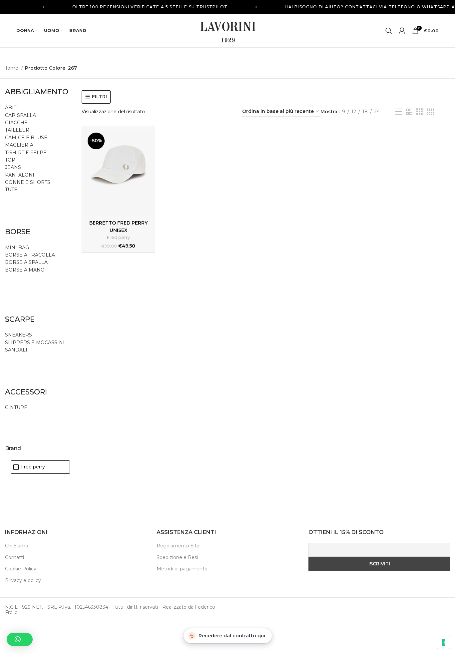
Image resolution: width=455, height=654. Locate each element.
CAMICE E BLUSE (26, 138)
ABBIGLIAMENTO (36, 91)
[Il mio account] (402, 30)
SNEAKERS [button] (18, 335)
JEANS (13, 167)
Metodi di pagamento (182, 569)
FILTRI (99, 97)
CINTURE (16, 407)
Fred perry (118, 237)
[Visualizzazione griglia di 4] (430, 112)
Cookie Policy (20, 569)
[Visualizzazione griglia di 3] (419, 112)
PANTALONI (19, 175)
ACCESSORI (26, 391)
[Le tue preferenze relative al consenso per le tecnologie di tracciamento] (443, 642)
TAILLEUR (17, 130)
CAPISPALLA (20, 115)
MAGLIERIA (19, 145)
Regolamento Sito (178, 546)
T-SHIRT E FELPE (26, 153)
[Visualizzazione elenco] (398, 112)
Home (11, 68)
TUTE (11, 190)
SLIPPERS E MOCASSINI (35, 342)
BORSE (17, 231)
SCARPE (20, 319)
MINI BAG (17, 248)
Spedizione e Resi (177, 557)
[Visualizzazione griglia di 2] (409, 112)
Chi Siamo (16, 546)
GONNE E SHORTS (27, 182)
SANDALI (16, 350)
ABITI (11, 108)
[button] (20, 639)
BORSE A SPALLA (26, 262)
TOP (10, 160)
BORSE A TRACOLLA (30, 255)
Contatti (14, 557)
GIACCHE (16, 123)
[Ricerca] (388, 30)
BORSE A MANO (25, 270)
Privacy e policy (23, 580)
